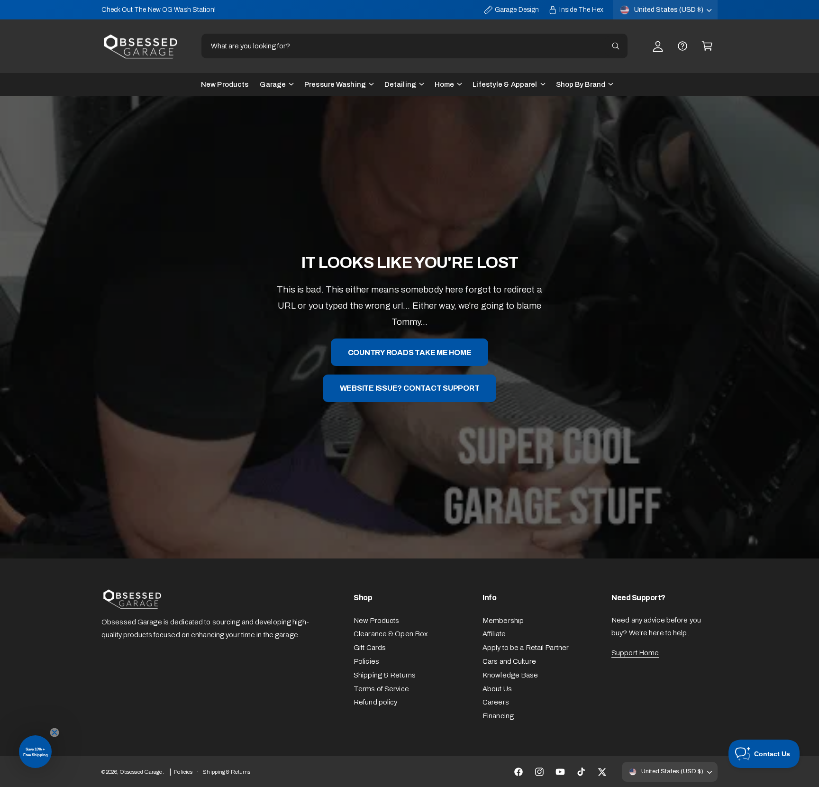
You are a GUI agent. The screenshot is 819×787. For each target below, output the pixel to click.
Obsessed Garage (141, 772)
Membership (503, 620)
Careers (495, 702)
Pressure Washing (335, 84)
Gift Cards (370, 647)
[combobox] (414, 46)
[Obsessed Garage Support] (682, 46)
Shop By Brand (580, 84)
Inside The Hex (581, 9)
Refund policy (375, 702)
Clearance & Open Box (391, 634)
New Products (376, 620)
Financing (498, 716)
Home (444, 84)
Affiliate (494, 634)
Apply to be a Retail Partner (525, 647)
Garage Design (517, 9)
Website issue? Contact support (410, 388)
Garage (273, 84)
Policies (366, 661)
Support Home (635, 653)
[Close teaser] (54, 732)
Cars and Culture (509, 661)
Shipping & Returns (385, 675)
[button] (707, 46)
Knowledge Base (510, 675)
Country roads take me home (410, 352)
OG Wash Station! (189, 9)
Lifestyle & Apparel (505, 84)
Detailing (400, 84)
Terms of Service (381, 689)
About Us (497, 689)
